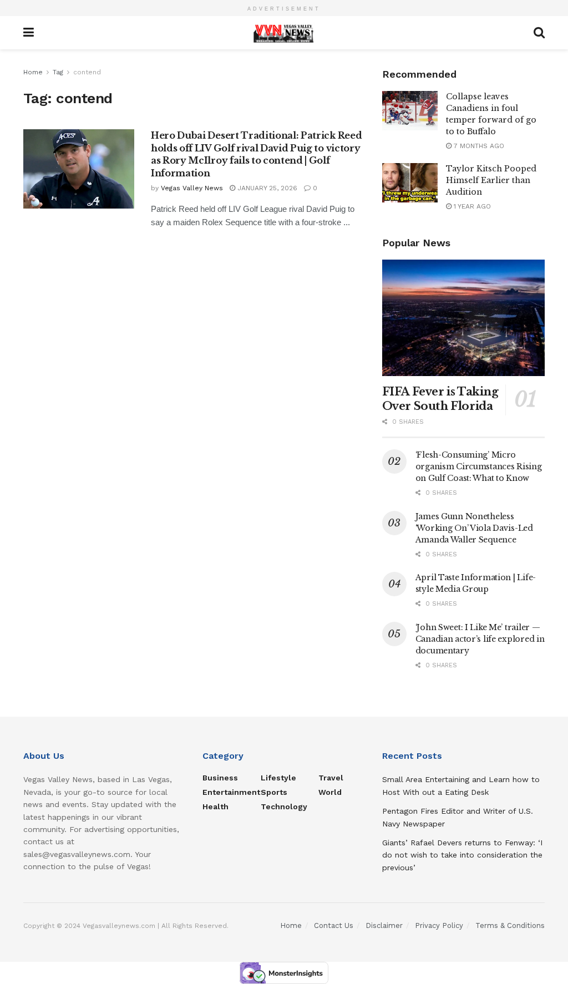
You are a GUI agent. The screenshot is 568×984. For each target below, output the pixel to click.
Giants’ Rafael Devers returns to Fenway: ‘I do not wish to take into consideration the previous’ (462, 855)
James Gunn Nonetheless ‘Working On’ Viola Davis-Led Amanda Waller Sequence (474, 528)
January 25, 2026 (266, 188)
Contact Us (333, 925)
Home (33, 72)
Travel (330, 777)
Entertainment (231, 792)
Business (220, 777)
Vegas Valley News (192, 188)
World (330, 792)
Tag (58, 72)
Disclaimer (384, 925)
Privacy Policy (439, 925)
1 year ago (471, 206)
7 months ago (478, 146)
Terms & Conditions (510, 925)
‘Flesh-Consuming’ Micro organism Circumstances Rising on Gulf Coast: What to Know (478, 466)
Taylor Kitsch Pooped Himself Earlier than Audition (491, 180)
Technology (284, 806)
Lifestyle (278, 777)
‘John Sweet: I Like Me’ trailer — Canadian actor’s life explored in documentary (480, 639)
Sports (274, 792)
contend (87, 72)
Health (215, 806)
